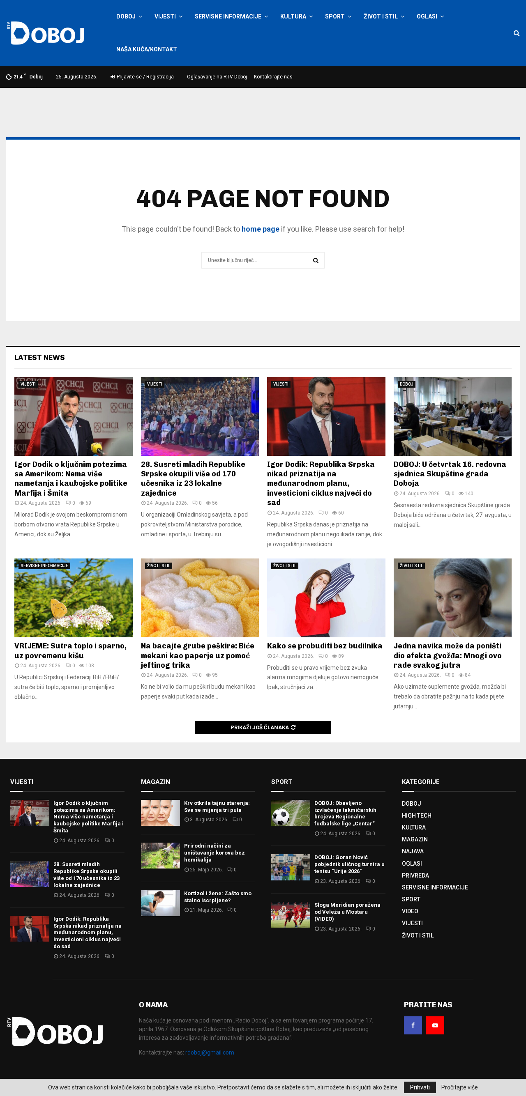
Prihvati (420, 1087)
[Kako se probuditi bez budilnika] (326, 597)
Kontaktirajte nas (273, 77)
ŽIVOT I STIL (381, 16)
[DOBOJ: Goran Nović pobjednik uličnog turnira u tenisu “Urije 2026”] (290, 867)
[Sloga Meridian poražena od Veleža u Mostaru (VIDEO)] (290, 915)
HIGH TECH (416, 815)
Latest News (39, 357)
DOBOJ (126, 16)
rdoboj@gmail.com (209, 1052)
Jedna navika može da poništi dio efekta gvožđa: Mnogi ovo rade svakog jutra (448, 655)
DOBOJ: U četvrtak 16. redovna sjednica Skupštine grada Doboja (450, 474)
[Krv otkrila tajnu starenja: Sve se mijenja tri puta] (160, 813)
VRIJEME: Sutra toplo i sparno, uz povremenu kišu (70, 650)
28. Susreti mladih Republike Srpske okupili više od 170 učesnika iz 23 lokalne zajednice (193, 479)
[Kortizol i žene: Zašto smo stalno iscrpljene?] (160, 903)
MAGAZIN (415, 839)
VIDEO (410, 911)
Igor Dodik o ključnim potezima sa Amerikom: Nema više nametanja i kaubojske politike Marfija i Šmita (70, 479)
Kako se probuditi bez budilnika (325, 645)
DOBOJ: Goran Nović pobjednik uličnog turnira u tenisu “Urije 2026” (349, 864)
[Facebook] (413, 1025)
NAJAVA (413, 851)
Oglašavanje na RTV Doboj (217, 77)
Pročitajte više (459, 1087)
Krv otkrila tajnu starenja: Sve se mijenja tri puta (217, 806)
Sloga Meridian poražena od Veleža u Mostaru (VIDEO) (347, 912)
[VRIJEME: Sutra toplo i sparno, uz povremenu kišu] (73, 597)
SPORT (335, 16)
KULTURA (293, 16)
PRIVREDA (415, 875)
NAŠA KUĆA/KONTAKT (146, 49)
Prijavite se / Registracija (144, 77)
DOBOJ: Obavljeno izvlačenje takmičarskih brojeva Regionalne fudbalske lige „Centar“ (345, 813)
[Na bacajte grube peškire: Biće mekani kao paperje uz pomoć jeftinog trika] (200, 597)
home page (260, 229)
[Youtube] (435, 1025)
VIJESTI (165, 16)
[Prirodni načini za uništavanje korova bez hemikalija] (160, 856)
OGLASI (427, 16)
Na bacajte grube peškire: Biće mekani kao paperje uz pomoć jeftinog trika (197, 655)
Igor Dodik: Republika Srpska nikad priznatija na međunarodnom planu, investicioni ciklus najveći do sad (321, 484)
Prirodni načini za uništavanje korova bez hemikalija (214, 853)
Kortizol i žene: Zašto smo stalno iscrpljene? (217, 896)
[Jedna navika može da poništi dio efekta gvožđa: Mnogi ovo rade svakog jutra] (453, 597)
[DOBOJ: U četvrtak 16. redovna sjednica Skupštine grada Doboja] (453, 416)
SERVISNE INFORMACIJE (228, 16)
